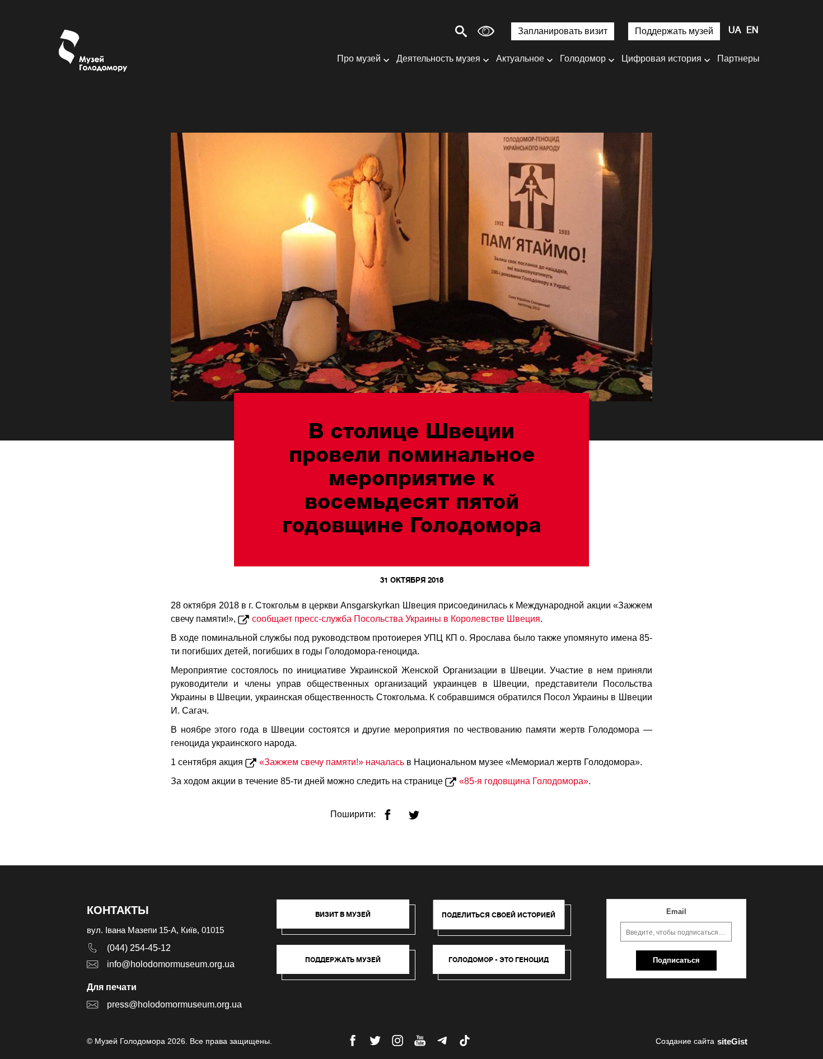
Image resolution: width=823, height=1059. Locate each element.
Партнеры (738, 58)
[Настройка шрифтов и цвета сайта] (486, 31)
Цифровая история (661, 58)
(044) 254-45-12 (139, 948)
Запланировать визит (562, 31)
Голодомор (583, 58)
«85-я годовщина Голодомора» (523, 781)
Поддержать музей (674, 31)
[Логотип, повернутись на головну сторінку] (94, 51)
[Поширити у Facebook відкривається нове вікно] (394, 810)
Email (676, 911)
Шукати (421, 31)
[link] (348, 965)
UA (734, 31)
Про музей (359, 58)
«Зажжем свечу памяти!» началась (331, 762)
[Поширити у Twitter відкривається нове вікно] (421, 810)
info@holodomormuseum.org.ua (171, 964)
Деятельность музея (438, 58)
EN (752, 31)
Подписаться (676, 960)
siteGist (732, 1041)
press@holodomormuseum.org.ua (174, 1004)
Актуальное (520, 58)
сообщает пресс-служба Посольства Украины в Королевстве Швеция (396, 619)
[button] (348, 920)
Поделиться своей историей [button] (498, 915)
